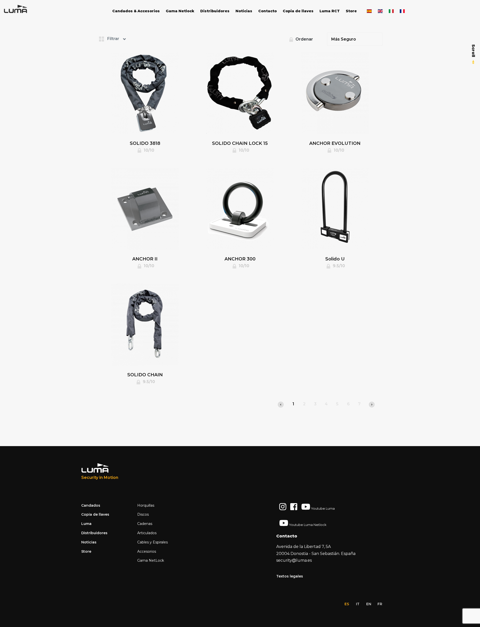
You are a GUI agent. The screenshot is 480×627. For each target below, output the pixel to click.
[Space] (22, 9)
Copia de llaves (298, 11)
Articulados (146, 533)
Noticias (244, 11)
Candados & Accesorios (136, 11)
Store (351, 11)
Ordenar (303, 39)
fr (380, 604)
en (368, 604)
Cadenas (144, 523)
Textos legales (289, 576)
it (358, 604)
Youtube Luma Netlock (307, 525)
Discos (143, 514)
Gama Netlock (180, 11)
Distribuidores (215, 11)
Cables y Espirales (152, 542)
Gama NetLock (150, 560)
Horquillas (145, 505)
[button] (118, 39)
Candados (90, 505)
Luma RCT (330, 11)
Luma (86, 523)
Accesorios (146, 551)
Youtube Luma (322, 508)
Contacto (267, 11)
